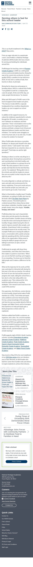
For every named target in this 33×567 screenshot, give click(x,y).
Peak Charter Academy (21, 342)
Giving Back (5, 15)
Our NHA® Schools (7, 518)
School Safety (6, 530)
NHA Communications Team (11, 23)
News (28, 9)
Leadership (13, 15)
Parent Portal (5, 524)
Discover (3, 9)
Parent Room (11, 9)
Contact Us (9, 505)
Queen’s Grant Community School (13, 344)
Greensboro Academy (21, 337)
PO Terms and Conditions (9, 544)
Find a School (16, 461)
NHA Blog (4, 536)
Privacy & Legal (6, 541)
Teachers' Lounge (21, 9)
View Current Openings (8, 501)
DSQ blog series (11, 357)
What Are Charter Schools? (10, 533)
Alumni (3, 11)
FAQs (3, 527)
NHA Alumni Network (8, 538)
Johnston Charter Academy (10, 339)
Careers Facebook (9, 498)
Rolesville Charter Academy (11, 346)
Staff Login (5, 547)
